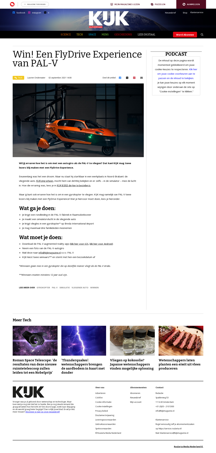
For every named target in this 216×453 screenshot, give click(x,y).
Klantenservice (196, 12)
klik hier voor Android (101, 243)
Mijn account (135, 402)
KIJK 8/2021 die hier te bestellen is (73, 185)
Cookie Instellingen (103, 406)
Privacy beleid (101, 411)
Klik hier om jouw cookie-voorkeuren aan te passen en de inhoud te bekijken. (177, 74)
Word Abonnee (185, 34)
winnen (94, 287)
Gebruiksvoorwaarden (105, 424)
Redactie (159, 393)
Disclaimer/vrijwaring (104, 415)
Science (66, 34)
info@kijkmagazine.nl (50, 252)
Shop (185, 13)
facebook (21, 13)
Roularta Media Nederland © (188, 446)
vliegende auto (80, 287)
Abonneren (135, 393)
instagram (36, 13)
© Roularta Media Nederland (108, 433)
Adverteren (100, 393)
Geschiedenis (123, 34)
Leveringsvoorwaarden (105, 419)
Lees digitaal (146, 34)
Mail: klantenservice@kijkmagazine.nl (172, 433)
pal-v (55, 287)
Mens (105, 34)
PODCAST (176, 54)
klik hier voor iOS (79, 243)
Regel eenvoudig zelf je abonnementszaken (175, 424)
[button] (191, 4)
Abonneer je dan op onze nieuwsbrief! (42, 411)
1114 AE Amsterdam (165, 402)
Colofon (99, 397)
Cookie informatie (103, 402)
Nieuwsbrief (170, 13)
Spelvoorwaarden (103, 428)
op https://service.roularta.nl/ (169, 428)
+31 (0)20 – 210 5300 (165, 406)
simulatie (64, 287)
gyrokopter (43, 287)
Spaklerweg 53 (162, 397)
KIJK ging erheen (44, 180)
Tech (80, 34)
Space (92, 34)
